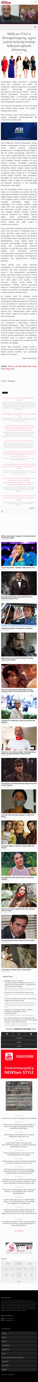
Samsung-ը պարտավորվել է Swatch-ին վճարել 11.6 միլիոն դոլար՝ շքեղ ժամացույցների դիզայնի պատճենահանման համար (19, 1126)
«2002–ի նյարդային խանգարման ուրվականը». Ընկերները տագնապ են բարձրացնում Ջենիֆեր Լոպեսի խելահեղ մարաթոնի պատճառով (19, 1171)
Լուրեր (4, 1333)
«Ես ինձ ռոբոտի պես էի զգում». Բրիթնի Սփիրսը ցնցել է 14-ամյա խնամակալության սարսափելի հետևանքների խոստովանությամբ (19, 1201)
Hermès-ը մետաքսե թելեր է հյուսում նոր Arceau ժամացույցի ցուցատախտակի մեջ (19, 1154)
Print (4, 381)
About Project (6, 1298)
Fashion (4, 1337)
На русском (11, 381)
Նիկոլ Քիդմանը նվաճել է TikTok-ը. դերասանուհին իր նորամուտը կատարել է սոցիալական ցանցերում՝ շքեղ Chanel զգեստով (19, 1223)
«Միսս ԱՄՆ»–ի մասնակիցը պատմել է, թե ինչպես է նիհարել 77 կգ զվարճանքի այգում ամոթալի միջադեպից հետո (19, 1191)
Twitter (34, 366)
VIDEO (19, 1046)
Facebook (25, 366)
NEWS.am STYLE (13, 366)
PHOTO (19, 1042)
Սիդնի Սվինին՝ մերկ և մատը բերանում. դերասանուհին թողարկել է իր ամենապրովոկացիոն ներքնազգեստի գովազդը (19, 1144)
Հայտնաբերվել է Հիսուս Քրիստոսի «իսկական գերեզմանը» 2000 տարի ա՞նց (19, 1135)
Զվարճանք (5, 1349)
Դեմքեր (4, 1369)
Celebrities (5, 1361)
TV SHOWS (19, 1038)
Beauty (4, 1341)
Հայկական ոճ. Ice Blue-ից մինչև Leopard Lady (18, 992)
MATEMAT (10, 1374)
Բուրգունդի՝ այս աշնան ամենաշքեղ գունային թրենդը (19, 1118)
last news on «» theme (21, 1029)
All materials (19, 1231)
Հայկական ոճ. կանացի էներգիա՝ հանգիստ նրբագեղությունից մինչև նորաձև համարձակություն (18, 1011)
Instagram (8, 369)
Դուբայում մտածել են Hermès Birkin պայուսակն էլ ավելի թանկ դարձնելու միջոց (20, 999)
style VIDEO (5, 1365)
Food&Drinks (6, 1345)
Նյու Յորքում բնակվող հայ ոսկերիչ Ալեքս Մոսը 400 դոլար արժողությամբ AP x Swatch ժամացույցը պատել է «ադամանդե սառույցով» (20, 1020)
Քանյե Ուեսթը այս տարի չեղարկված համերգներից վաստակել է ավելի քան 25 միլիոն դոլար (19, 1162)
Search (19, 1281)
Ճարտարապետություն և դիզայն (12, 1357)
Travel (3, 1353)
